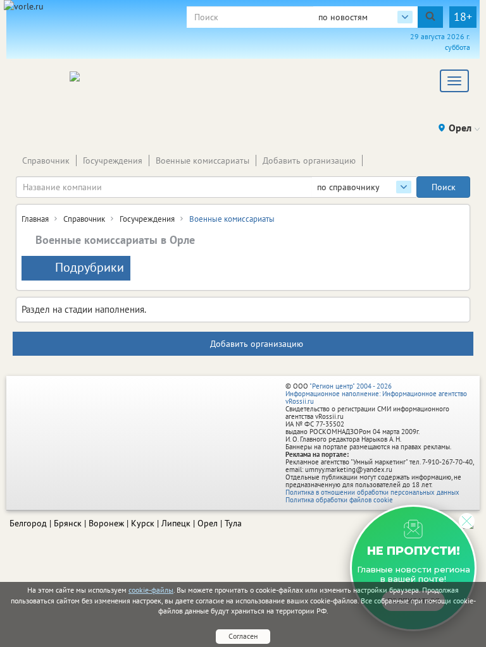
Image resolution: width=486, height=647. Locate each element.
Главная (35, 219)
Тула (233, 523)
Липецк (175, 523)
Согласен (243, 636)
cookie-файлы (150, 590)
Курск (142, 523)
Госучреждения (112, 160)
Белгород (28, 523)
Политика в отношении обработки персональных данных (372, 492)
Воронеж (106, 523)
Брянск (68, 523)
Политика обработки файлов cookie (339, 500)
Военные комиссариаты (202, 160)
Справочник (46, 160)
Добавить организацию (309, 160)
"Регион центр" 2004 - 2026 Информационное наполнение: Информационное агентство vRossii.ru (376, 394)
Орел (207, 523)
